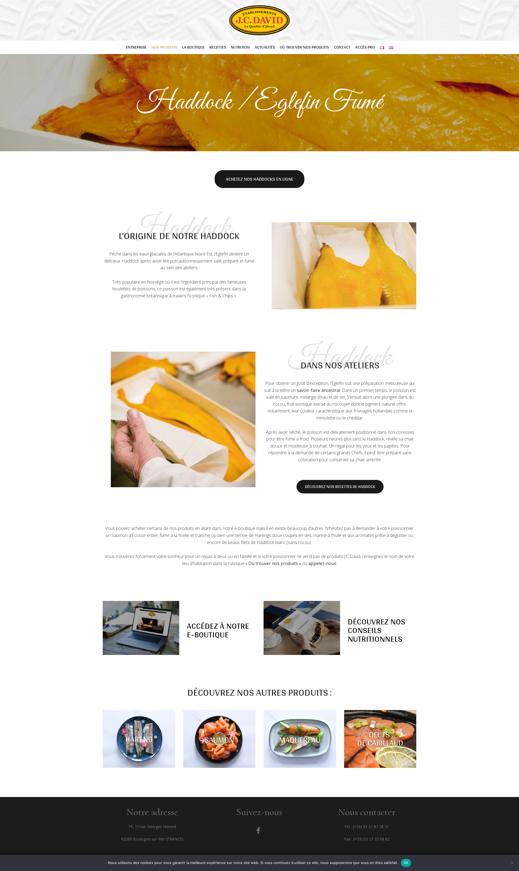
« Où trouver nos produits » (273, 563)
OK (406, 862)
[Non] (512, 863)
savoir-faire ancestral (318, 390)
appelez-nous (322, 563)
